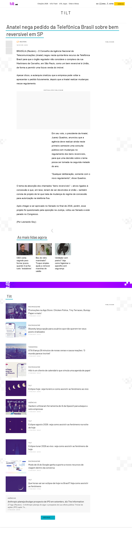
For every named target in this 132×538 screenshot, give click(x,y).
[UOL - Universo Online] (16, 4)
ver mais (46, 517)
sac (97, 4)
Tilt (66, 12)
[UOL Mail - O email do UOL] (102, 4)
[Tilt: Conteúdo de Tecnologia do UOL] (12, 3)
